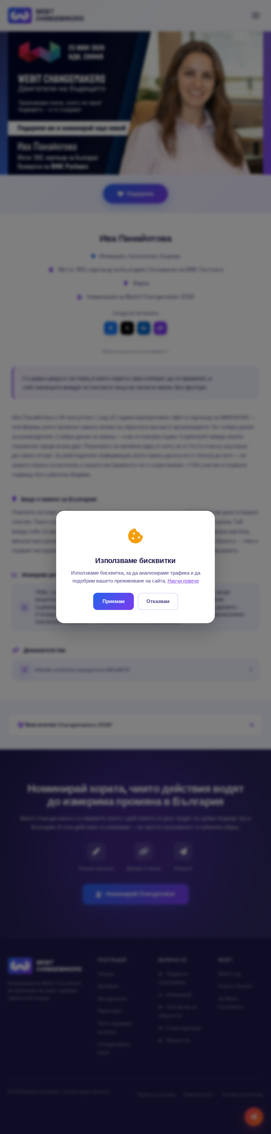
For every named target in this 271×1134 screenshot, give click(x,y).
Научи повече (183, 581)
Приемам (113, 601)
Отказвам (158, 601)
